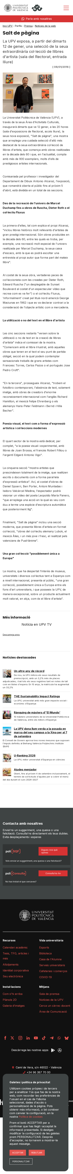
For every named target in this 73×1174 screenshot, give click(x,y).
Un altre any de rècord (29, 671)
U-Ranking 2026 (24, 755)
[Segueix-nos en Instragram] (20, 1038)
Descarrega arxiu (11, 634)
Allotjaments (11, 964)
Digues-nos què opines (49, 851)
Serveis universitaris (52, 965)
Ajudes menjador (25, 769)
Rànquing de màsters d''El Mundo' (37, 712)
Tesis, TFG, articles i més (16, 956)
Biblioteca (45, 953)
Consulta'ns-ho (53, 873)
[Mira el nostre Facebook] (5, 1038)
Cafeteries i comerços (53, 971)
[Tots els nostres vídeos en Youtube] (36, 1038)
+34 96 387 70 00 (38, 1072)
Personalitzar (21, 1161)
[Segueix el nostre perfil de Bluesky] (67, 1038)
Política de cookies (31, 1116)
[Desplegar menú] (66, 8)
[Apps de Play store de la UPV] (53, 1050)
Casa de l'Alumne (50, 959)
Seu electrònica (13, 976)
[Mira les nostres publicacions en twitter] (12, 1038)
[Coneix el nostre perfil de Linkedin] (28, 1038)
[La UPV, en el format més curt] (44, 1038)
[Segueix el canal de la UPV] (59, 1038)
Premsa (28, 25)
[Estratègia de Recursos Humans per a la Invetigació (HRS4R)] (2, 1102)
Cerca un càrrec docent (54, 1005)
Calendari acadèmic (15, 947)
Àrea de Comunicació (53, 1011)
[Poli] (37, 8)
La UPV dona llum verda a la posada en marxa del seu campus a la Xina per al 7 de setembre (40, 732)
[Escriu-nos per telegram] (51, 1038)
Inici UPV (8, 25)
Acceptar (17, 1152)
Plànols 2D (10, 999)
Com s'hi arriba (12, 994)
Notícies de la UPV (51, 999)
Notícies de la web (45, 25)
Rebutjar (36, 1152)
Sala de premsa (49, 994)
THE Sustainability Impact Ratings (37, 696)
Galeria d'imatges (14, 1005)
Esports (44, 947)
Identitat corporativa (16, 970)
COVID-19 (45, 977)
